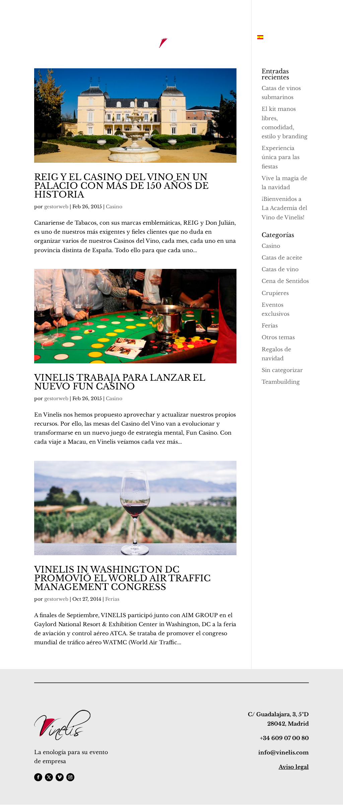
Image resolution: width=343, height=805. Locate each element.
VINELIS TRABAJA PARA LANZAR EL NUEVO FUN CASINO (119, 382)
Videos (240, 38)
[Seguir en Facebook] (38, 777)
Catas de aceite (282, 257)
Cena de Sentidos (285, 281)
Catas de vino (280, 269)
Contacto (212, 38)
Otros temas (278, 337)
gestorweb (56, 207)
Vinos (137, 38)
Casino (114, 207)
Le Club (162, 38)
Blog (186, 38)
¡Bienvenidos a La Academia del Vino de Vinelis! (284, 208)
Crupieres (275, 293)
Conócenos (107, 38)
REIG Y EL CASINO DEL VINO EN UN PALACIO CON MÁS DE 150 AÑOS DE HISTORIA (121, 186)
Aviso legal (294, 766)
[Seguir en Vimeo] (60, 777)
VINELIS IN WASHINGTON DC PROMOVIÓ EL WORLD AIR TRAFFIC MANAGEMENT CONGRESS (122, 578)
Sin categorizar (282, 370)
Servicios (73, 38)
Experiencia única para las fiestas (280, 157)
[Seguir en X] (49, 777)
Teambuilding (281, 381)
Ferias (112, 599)
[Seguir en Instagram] (70, 777)
